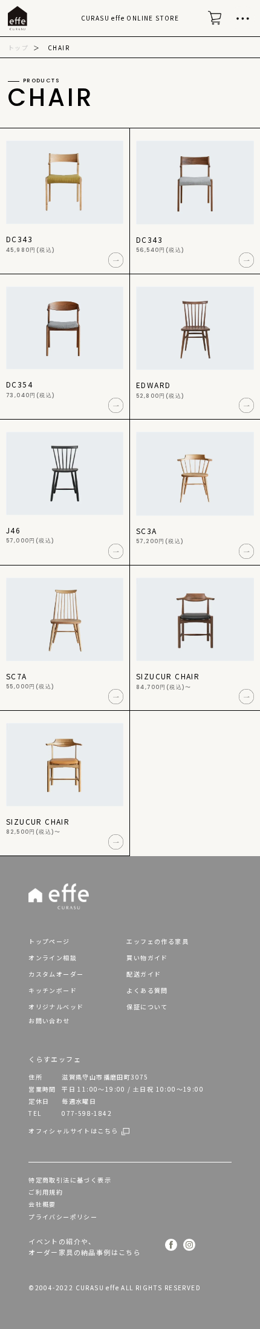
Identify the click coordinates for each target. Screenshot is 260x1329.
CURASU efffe (17, 25)
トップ (18, 47)
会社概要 (42, 1204)
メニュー (242, 18)
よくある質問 (146, 990)
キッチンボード (52, 990)
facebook (171, 1246)
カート (217, 24)
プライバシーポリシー (62, 1216)
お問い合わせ (49, 1020)
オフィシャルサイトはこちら (73, 1130)
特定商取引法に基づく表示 (69, 1179)
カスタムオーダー (55, 973)
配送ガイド (143, 973)
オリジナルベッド (55, 1006)
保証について (146, 1006)
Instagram (189, 1246)
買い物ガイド (146, 957)
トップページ (49, 941)
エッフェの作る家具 (157, 941)
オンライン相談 (52, 957)
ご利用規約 (45, 1191)
